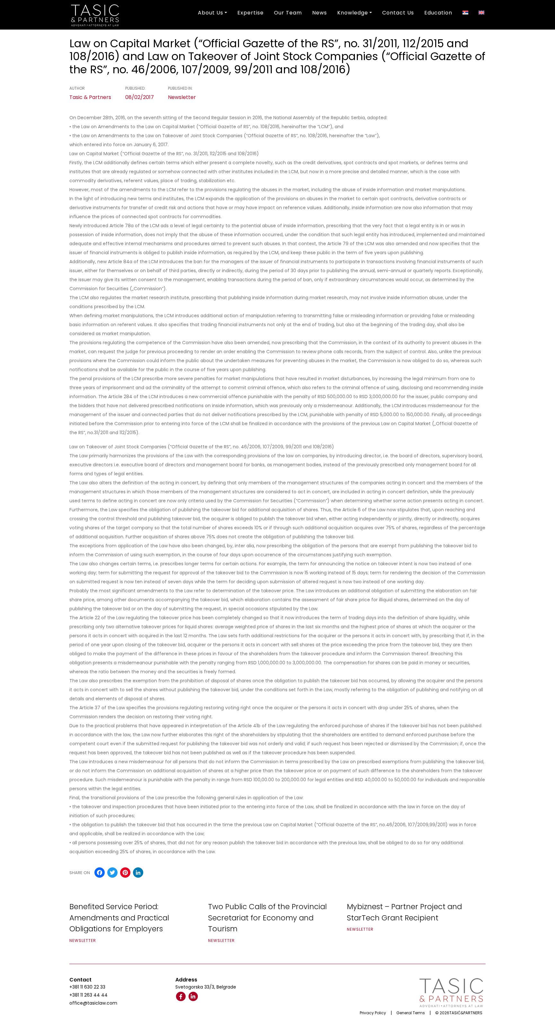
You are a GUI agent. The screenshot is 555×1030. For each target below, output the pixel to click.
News (319, 12)
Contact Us (398, 12)
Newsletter (182, 97)
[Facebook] (180, 996)
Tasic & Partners (90, 97)
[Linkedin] (193, 996)
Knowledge (352, 12)
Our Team (288, 12)
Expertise (250, 12)
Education (438, 12)
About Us (210, 12)
